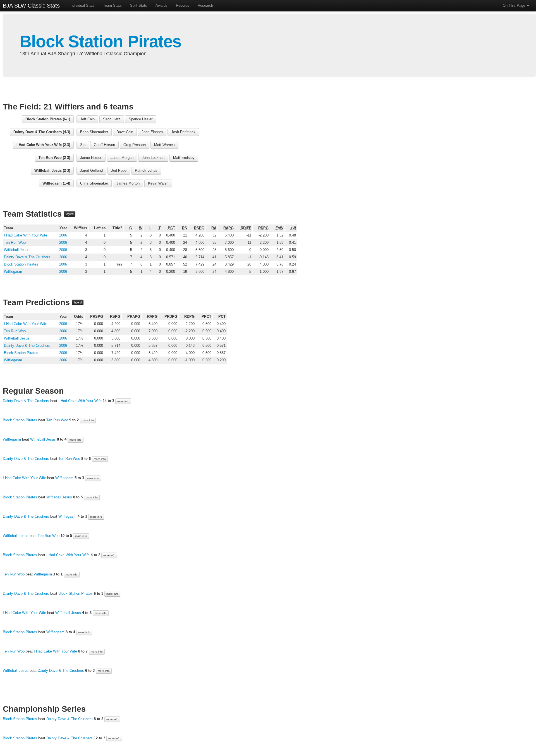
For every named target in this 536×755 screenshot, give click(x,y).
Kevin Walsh (158, 183)
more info (123, 401)
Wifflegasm (13, 271)
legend (69, 214)
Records (182, 5)
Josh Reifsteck (183, 132)
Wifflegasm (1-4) (56, 183)
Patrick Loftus (146, 170)
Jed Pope (118, 170)
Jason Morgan (122, 158)
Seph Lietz (111, 119)
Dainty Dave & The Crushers (27, 257)
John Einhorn (152, 132)
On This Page (514, 5)
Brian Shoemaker (94, 132)
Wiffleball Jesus (17, 250)
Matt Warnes (164, 145)
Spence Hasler (140, 119)
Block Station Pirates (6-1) (47, 119)
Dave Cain (124, 132)
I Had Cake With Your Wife (25, 235)
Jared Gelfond (91, 170)
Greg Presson (134, 145)
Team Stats (112, 5)
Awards (161, 5)
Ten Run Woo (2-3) (54, 158)
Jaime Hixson (91, 158)
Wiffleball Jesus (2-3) (52, 170)
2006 (63, 235)
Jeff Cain (87, 119)
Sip (82, 145)
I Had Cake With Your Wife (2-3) (43, 145)
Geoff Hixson (104, 145)
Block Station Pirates (100, 41)
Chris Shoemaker (94, 183)
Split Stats (138, 5)
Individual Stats (82, 5)
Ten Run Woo (15, 242)
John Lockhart (153, 158)
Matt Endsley (184, 158)
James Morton (128, 183)
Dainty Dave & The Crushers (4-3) (41, 132)
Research (205, 5)
